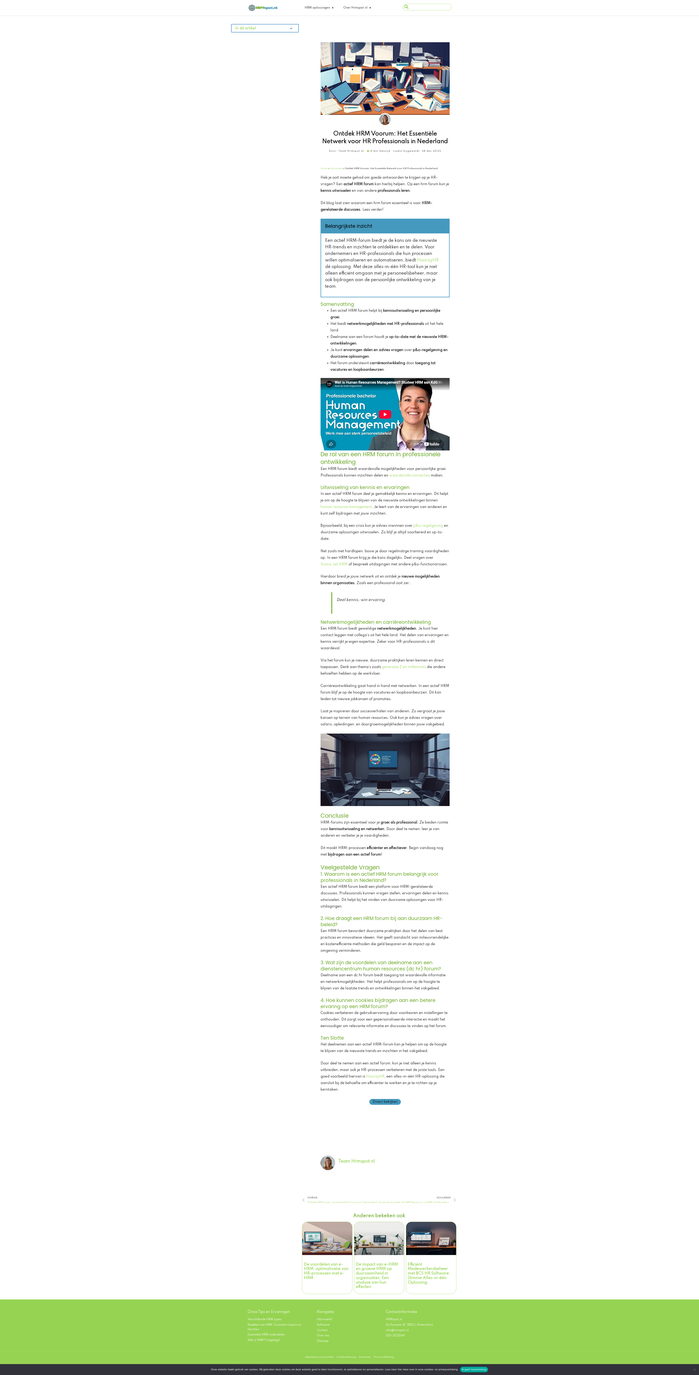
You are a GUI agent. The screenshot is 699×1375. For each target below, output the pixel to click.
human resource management (346, 507)
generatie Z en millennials (404, 667)
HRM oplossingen (317, 7)
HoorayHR (428, 260)
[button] (265, 28)
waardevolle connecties (409, 475)
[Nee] (694, 1369)
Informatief (336, 168)
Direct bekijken (385, 1102)
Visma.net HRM (334, 564)
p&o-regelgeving (428, 526)
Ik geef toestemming (474, 1369)
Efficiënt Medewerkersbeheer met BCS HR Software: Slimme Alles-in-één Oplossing (429, 1273)
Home (324, 168)
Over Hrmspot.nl (355, 7)
